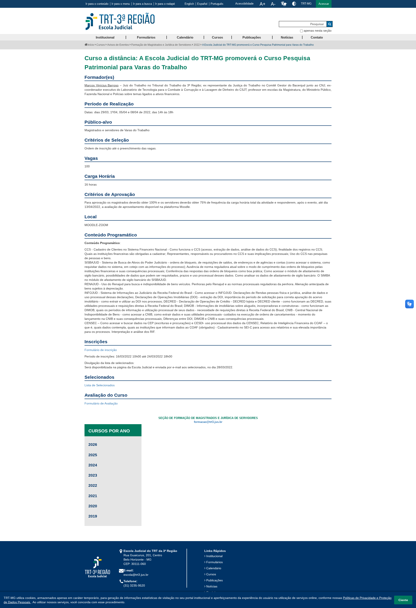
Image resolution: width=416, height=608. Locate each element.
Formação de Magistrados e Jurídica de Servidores (161, 44)
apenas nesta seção (318, 30)
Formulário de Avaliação (101, 403)
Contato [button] (317, 37)
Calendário (213, 568)
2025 (92, 455)
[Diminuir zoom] (273, 4)
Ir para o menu (121, 3)
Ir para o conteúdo (97, 3)
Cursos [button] (217, 37)
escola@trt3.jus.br (136, 574)
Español (202, 3)
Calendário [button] (185, 37)
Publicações (214, 580)
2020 (92, 506)
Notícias (211, 586)
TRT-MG (306, 3)
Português (217, 3)
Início (91, 44)
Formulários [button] (146, 37)
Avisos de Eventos (118, 44)
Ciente (403, 600)
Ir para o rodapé (165, 3)
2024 (92, 465)
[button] (324, 4)
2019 (92, 516)
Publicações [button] (251, 37)
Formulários (214, 562)
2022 (197, 44)
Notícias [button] (287, 37)
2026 (92, 444)
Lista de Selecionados (99, 385)
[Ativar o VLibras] (284, 4)
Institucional (214, 556)
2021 (92, 496)
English (189, 3)
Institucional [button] (105, 37)
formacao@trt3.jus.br (208, 422)
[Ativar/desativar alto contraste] (294, 3)
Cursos (100, 44)
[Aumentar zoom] (262, 4)
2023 (92, 475)
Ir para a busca (142, 3)
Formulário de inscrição (100, 350)
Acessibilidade (244, 3)
